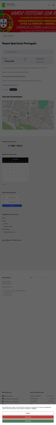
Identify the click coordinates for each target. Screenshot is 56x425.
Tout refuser (28, 417)
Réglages (28, 413)
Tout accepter (28, 421)
